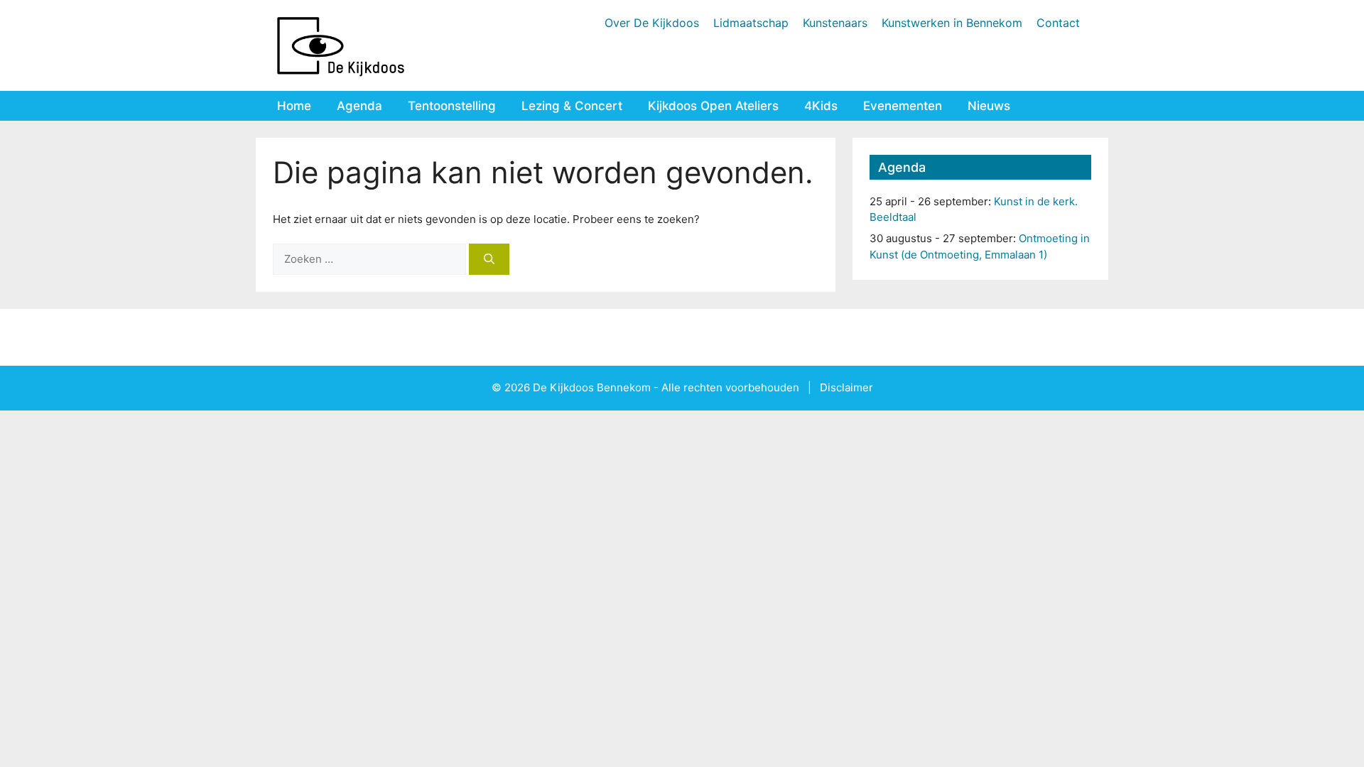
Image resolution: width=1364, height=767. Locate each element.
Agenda (359, 106)
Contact (1058, 23)
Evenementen (902, 106)
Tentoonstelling (452, 106)
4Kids (821, 106)
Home (294, 106)
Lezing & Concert (571, 106)
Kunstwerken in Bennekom (952, 23)
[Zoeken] (489, 260)
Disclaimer (846, 387)
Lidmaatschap (751, 23)
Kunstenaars (835, 23)
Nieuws (989, 106)
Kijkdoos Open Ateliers (713, 106)
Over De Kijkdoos (652, 23)
